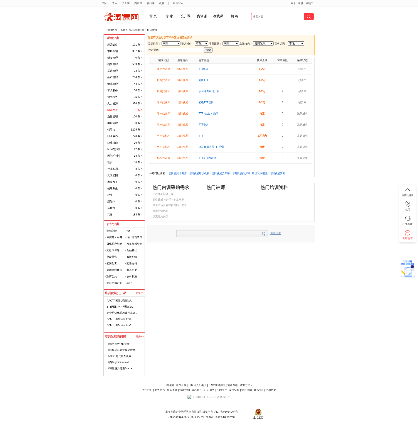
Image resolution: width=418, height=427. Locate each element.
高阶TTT (203, 80)
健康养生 (112, 188)
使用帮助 (271, 389)
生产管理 (112, 77)
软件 (129, 230)
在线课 (218, 16)
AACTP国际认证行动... (120, 325)
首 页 (153, 16)
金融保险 (111, 230)
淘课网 (170, 385)
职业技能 (112, 142)
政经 (110, 195)
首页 (123, 30)
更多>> (140, 293)
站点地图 (247, 389)
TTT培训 (203, 69)
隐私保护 (197, 389)
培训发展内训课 (241, 173)
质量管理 (112, 116)
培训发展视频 (260, 173)
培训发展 (152, 30)
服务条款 (172, 389)
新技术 (111, 208)
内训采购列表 (136, 30)
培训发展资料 (277, 173)
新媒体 (111, 201)
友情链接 (234, 389)
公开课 (185, 16)
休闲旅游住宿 (114, 269)
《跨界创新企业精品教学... (122, 350)
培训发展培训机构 (199, 173)
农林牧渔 (131, 276)
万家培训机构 (160, 210)
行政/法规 (112, 168)
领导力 (111, 129)
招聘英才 (222, 389)
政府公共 (111, 276)
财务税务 (112, 96)
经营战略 (112, 44)
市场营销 (112, 51)
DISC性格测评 (217, 385)
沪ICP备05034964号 (225, 411)
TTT (201, 135)
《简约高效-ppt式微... (119, 344)
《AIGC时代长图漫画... (120, 356)
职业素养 (112, 136)
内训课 (202, 16)
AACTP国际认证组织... (120, 300)
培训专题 (232, 385)
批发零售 (111, 256)
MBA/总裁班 (114, 149)
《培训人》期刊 (197, 385)
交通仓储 (131, 263)
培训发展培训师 (177, 173)
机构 (161, 3)
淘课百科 (181, 385)
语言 (110, 162)
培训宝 (177, 3)
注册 (300, 3)
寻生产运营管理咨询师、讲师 (170, 205)
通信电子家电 (114, 237)
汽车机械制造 (134, 243)
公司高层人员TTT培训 (211, 146)
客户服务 (112, 90)
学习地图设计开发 (209, 91)
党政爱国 (112, 175)
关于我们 (147, 389)
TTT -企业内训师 (208, 113)
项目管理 (112, 123)
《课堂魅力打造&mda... (120, 368)
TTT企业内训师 (207, 157)
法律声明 (184, 389)
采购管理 (112, 70)
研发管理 (112, 57)
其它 (110, 214)
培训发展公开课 (220, 173)
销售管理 (112, 64)
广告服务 (209, 389)
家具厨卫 (131, 269)
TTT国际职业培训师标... (120, 306)
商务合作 (160, 389)
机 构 (234, 16)
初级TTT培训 (206, 102)
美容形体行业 (114, 283)
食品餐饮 (131, 250)
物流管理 (112, 83)
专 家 (169, 16)
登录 (293, 3)
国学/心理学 (114, 155)
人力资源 (112, 103)
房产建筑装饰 (134, 237)
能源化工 (111, 263)
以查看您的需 (160, 216)
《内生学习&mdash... (119, 362)
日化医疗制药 (114, 243)
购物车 (310, 3)
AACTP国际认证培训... (120, 318)
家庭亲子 (112, 181)
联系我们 (259, 389)
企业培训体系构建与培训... (122, 312)
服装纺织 (131, 256)
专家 (114, 3)
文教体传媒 (113, 250)
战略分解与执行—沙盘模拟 (168, 199)
